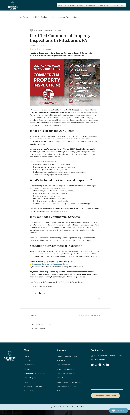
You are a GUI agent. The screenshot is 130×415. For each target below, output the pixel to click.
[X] (96, 364)
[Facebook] (99, 364)
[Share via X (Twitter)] (35, 293)
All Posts (24, 17)
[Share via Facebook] (31, 293)
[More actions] (99, 30)
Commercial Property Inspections (41, 286)
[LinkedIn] (107, 364)
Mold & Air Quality (39, 17)
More (75, 17)
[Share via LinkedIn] (40, 293)
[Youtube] (92, 364)
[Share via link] (45, 293)
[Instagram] (103, 364)
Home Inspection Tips (60, 17)
